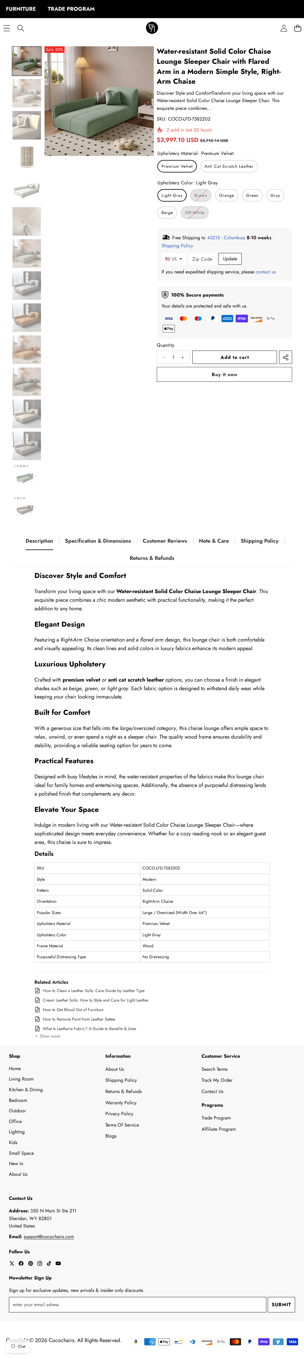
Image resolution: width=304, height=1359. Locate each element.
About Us (18, 1174)
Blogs (110, 1135)
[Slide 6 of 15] (27, 221)
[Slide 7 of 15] (27, 253)
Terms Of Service (122, 1125)
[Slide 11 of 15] (27, 382)
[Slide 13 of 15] (27, 446)
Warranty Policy (121, 1102)
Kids (13, 1142)
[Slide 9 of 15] (27, 317)
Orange (226, 195)
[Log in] (283, 28)
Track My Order (217, 1080)
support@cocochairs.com (49, 1236)
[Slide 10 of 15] (27, 350)
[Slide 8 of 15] (27, 285)
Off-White (197, 214)
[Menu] (6, 28)
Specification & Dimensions (98, 541)
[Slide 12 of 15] (27, 414)
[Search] (20, 28)
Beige (167, 213)
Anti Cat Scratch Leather (229, 166)
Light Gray (172, 195)
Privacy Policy (119, 1113)
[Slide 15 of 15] (27, 510)
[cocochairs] (152, 28)
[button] (47, 1036)
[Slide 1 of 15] (27, 61)
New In (16, 1163)
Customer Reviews (165, 541)
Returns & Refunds (152, 558)
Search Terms (214, 1069)
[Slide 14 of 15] (27, 478)
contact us (266, 271)
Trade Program (216, 1117)
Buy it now (225, 374)
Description (39, 541)
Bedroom (18, 1100)
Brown (202, 197)
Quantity (165, 345)
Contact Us (212, 1091)
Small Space (21, 1153)
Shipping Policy (259, 541)
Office (15, 1121)
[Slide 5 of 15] (27, 189)
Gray (275, 195)
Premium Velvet (177, 166)
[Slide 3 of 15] (27, 125)
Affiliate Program (219, 1129)
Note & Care (214, 541)
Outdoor (17, 1110)
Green (252, 195)
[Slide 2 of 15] (27, 93)
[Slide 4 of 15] (27, 157)
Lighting (17, 1131)
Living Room (21, 1079)
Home (15, 1068)
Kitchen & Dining (26, 1089)
